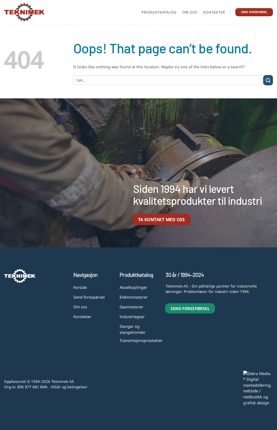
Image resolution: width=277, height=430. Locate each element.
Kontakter (214, 12)
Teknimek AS (62, 381)
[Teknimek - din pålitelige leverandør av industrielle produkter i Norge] (24, 12)
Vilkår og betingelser (69, 386)
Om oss (189, 12)
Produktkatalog (158, 12)
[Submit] (268, 80)
